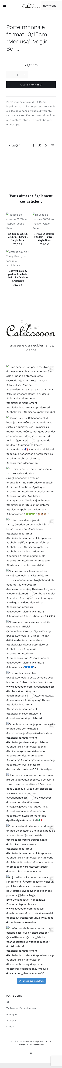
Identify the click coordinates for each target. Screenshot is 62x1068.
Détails (13, 225)
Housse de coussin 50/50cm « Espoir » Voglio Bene (18, 237)
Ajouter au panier (31, 84)
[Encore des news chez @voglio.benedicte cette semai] (31, 695)
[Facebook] (33, 145)
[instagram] (31, 1053)
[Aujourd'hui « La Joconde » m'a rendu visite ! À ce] (31, 899)
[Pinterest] (46, 145)
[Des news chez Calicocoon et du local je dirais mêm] (31, 440)
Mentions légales (34, 1041)
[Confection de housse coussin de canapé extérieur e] (31, 951)
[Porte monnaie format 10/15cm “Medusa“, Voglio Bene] (31, 168)
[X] (40, 145)
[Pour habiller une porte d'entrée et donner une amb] (31, 389)
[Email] (52, 145)
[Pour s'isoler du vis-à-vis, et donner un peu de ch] (31, 848)
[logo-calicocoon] (30, 3)
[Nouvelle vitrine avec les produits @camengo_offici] (31, 644)
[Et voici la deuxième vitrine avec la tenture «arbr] (31, 491)
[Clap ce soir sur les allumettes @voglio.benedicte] (31, 593)
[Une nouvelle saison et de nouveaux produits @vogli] (31, 797)
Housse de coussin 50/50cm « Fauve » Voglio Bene (44, 237)
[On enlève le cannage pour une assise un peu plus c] (31, 746)
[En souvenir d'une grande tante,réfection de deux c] (31, 542)
